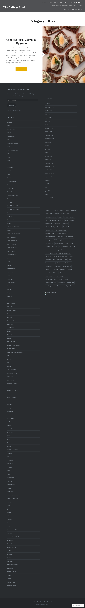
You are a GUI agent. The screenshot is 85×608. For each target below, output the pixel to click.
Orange (9, 446)
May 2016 (47, 187)
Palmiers (9, 453)
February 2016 (49, 198)
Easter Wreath (11, 282)
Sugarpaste (10, 568)
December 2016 (49, 163)
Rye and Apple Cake (12, 530)
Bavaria (56, 213)
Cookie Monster (67, 226)
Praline (9, 488)
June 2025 (47, 104)
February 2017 (49, 156)
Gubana (9, 331)
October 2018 (48, 110)
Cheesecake (10, 199)
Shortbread (10, 540)
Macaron (9, 394)
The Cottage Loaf (14, 7)
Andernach (48, 210)
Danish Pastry (11, 268)
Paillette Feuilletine (12, 449)
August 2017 (48, 142)
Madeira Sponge (11, 397)
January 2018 (48, 131)
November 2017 (49, 138)
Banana (9, 132)
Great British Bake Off (60, 256)
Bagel (8, 125)
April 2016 (47, 191)
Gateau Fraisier (11, 303)
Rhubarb (9, 526)
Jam (8, 362)
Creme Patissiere (11, 251)
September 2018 (49, 114)
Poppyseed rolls (49, 276)
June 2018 (47, 124)
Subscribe (11, 105)
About (44, 2)
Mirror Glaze (10, 418)
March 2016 (48, 194)
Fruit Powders (11, 300)
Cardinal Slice (10, 188)
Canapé (9, 178)
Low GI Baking (67, 266)
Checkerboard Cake (12, 195)
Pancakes (9, 456)
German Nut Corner (64, 253)
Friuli (46, 250)
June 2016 (47, 184)
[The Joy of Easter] (34, 601)
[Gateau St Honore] (51, 601)
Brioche (9, 164)
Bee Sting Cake (11, 136)
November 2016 (49, 166)
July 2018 (47, 121)
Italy (8, 355)
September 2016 (49, 173)
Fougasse (9, 293)
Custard (9, 261)
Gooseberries (10, 327)
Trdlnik (9, 578)
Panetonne (10, 460)
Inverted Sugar (11, 348)
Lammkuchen (10, 380)
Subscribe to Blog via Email (18, 90)
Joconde (9, 366)
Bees (8, 139)
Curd (8, 258)
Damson (9, 265)
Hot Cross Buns (11, 341)
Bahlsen (56, 210)
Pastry (8, 470)
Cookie (9, 230)
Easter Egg (10, 279)
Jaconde (9, 359)
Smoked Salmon (11, 547)
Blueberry (9, 157)
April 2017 (47, 149)
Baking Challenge (71, 210)
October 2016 (48, 170)
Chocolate (9, 202)
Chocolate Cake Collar (13, 205)
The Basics (78, 6)
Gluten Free (10, 324)
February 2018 (49, 128)
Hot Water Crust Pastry (13, 345)
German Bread (65, 250)
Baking (62, 210)
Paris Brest (10, 467)
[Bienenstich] (37, 601)
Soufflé (9, 550)
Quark (8, 509)
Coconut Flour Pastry (13, 226)
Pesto (8, 474)
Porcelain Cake (11, 484)
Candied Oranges (11, 181)
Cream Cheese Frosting (13, 233)
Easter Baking (49, 243)
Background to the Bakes (62, 6)
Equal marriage (63, 246)
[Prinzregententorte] (41, 601)
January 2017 (48, 159)
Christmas (9, 216)
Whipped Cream (11, 585)
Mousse (9, 425)
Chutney (9, 223)
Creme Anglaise (11, 237)
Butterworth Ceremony (56, 220)
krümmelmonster (50, 263)
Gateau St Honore (12, 307)
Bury (46, 220)
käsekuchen (60, 263)
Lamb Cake (10, 376)
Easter (8, 275)
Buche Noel (10, 167)
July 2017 (47, 145)
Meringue (9, 408)
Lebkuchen (10, 387)
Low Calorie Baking (12, 390)
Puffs (8, 505)
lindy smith (58, 266)
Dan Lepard (48, 240)
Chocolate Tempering (13, 209)
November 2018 (49, 107)
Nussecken (10, 432)
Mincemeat (10, 415)
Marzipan (9, 404)
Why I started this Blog (73, 9)
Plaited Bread (10, 477)
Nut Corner (10, 435)
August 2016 (48, 177)
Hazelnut (9, 334)
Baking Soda (48, 213)
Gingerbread (10, 321)
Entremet (9, 286)
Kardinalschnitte (11, 369)
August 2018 (48, 117)
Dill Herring (10, 272)
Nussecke (48, 272)
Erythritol (9, 289)
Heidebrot (9, 338)
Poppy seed (10, 481)
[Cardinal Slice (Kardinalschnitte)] (47, 601)
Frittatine (9, 296)
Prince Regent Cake (12, 495)
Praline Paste (10, 491)
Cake (50, 2)
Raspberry (9, 519)
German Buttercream (13, 314)
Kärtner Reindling (12, 373)
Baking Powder (11, 129)
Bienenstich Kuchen (12, 143)
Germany (9, 317)
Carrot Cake (10, 192)
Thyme (9, 575)
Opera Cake (10, 442)
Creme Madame (11, 244)
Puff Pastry (10, 502)
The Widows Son (58, 286)
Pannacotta (10, 463)
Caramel (9, 185)
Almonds (9, 122)
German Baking (55, 250)
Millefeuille (10, 411)
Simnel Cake (10, 544)
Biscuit (9, 146)
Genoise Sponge (11, 310)
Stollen (9, 557)
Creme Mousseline (12, 247)
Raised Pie (10, 516)
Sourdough (10, 554)
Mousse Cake (10, 428)
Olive (8, 439)
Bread (56, 2)
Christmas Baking (12, 219)
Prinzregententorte (12, 498)
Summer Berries (11, 571)
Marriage (9, 401)
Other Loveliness (75, 2)
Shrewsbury (61, 282)
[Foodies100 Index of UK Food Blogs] (51, 292)
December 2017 (49, 135)
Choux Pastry (10, 212)
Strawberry (10, 561)
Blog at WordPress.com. (42, 604)
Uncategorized (11, 582)
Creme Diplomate (12, 240)
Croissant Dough (11, 254)
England (47, 246)
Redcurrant (10, 523)
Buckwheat (10, 171)
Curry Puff (60, 236)
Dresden (65, 240)
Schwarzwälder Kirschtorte (14, 537)
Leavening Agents (12, 383)
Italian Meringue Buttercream (15, 352)
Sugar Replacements (12, 564)
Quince (9, 512)
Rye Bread (9, 533)
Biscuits (63, 2)
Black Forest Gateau (12, 150)
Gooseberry (48, 256)
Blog (8, 153)
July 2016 (47, 180)
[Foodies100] (49, 293)
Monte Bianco (11, 422)
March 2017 (48, 152)
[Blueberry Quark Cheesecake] (44, 601)
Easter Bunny (59, 243)
